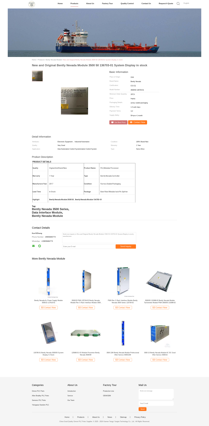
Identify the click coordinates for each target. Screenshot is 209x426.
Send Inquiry (125, 246)
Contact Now (139, 122)
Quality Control (127, 3)
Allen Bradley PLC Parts (40, 396)
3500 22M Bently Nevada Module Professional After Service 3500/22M (123, 354)
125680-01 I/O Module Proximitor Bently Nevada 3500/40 (86, 354)
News (110, 417)
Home (60, 3)
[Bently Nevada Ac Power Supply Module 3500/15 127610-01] (48, 281)
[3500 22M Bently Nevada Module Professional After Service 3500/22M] (122, 333)
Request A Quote (166, 3)
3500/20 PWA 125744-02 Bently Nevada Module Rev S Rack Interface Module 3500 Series (86, 302)
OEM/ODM (107, 396)
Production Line (108, 391)
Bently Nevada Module (47, 215)
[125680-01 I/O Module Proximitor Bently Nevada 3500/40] (85, 333)
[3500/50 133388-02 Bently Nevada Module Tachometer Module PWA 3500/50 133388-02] (159, 281)
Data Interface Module (47, 212)
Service (70, 396)
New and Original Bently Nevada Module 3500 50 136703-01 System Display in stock (93, 60)
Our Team (70, 400)
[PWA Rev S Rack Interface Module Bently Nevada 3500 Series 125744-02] (122, 281)
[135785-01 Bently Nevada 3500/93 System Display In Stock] (48, 333)
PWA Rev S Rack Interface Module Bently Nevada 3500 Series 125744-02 (123, 302)
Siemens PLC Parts (39, 400)
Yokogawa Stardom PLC (40, 405)
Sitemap (123, 417)
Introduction (71, 391)
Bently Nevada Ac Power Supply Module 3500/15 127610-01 (48, 302)
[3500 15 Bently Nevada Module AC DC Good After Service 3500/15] (159, 333)
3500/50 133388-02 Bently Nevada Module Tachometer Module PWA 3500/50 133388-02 (160, 302)
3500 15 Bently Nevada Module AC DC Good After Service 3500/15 (159, 354)
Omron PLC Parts (38, 391)
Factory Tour (107, 3)
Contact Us (146, 3)
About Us (90, 3)
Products (74, 3)
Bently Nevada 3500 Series (50, 209)
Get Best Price (120, 122)
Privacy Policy (140, 417)
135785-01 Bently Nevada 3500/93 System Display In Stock (48, 354)
